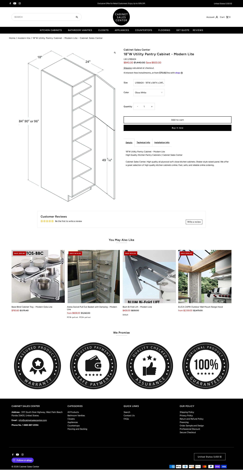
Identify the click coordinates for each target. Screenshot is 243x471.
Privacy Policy (186, 415)
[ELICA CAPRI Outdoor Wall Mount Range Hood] (204, 276)
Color (126, 92)
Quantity (128, 106)
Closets (71, 419)
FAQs (126, 419)
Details (129, 142)
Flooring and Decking (77, 429)
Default (125, 315)
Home (12, 38)
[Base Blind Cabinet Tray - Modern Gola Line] (38, 276)
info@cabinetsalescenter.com (33, 420)
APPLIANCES (122, 30)
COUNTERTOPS (143, 30)
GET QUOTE (182, 30)
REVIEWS (198, 30)
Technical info (143, 142)
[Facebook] (10, 3)
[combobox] (43, 17)
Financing (184, 422)
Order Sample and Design (192, 425)
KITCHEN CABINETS (51, 30)
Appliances (73, 422)
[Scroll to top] (237, 463)
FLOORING (164, 30)
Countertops (74, 425)
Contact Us (129, 415)
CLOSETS (103, 30)
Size (126, 82)
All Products (73, 412)
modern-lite (24, 38)
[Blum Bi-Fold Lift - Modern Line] (149, 276)
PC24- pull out (85, 317)
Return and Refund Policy (191, 419)
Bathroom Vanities (76, 415)
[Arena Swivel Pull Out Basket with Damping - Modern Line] (93, 276)
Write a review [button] (194, 222)
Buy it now (177, 128)
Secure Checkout (188, 432)
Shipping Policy (187, 412)
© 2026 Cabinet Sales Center (25, 466)
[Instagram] (19, 3)
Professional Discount (190, 429)
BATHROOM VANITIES (80, 30)
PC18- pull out (72, 317)
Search (127, 412)
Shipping (128, 68)
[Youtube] (14, 3)
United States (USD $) (223, 4)
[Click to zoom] (115, 53)
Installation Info (161, 142)
